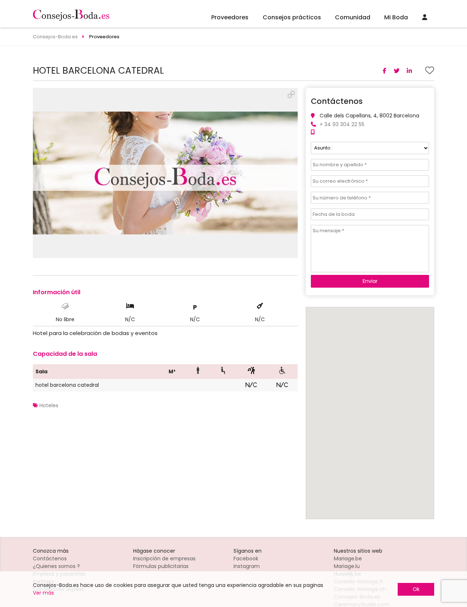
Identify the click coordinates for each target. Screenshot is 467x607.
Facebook (246, 558)
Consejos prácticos (292, 17)
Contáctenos (50, 558)
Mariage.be (348, 558)
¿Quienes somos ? (56, 566)
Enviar (370, 281)
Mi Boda (396, 17)
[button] (291, 94)
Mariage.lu (347, 566)
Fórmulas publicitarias (161, 566)
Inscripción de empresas (164, 558)
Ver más (43, 592)
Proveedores (229, 17)
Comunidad (352, 17)
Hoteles (48, 405)
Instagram (247, 566)
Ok (416, 589)
